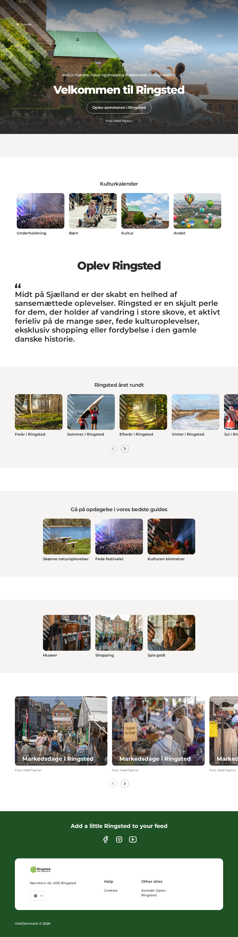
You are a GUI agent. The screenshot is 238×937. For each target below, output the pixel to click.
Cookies (110, 890)
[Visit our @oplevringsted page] (133, 839)
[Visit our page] (105, 839)
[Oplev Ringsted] (40, 869)
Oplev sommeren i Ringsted (119, 107)
